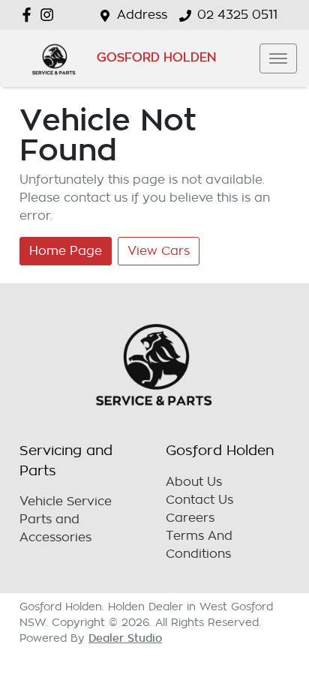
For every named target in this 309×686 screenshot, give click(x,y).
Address (142, 15)
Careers (190, 518)
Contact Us (199, 500)
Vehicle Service (66, 502)
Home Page (65, 251)
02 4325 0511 (237, 15)
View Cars (159, 251)
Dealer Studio (125, 638)
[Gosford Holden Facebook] (30, 14)
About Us (194, 482)
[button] (278, 58)
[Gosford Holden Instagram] (50, 14)
